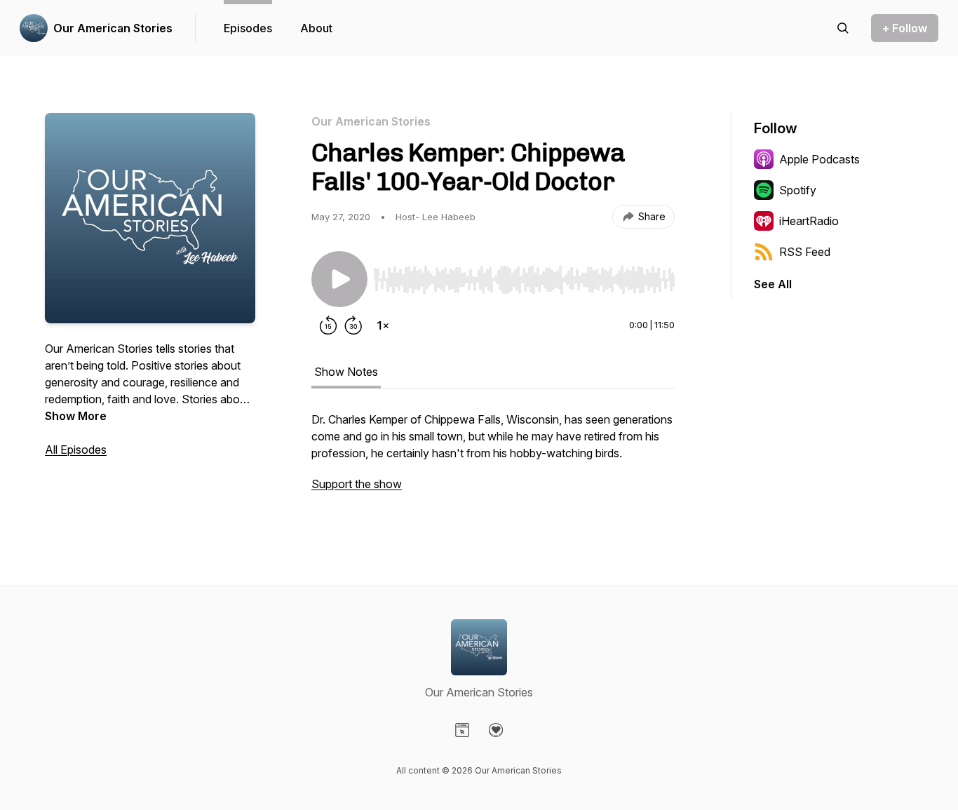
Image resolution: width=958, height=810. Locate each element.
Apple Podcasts (819, 159)
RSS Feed (804, 252)
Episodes (248, 28)
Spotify (797, 190)
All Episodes (76, 450)
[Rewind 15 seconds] (328, 325)
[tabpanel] (493, 458)
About (316, 28)
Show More (76, 416)
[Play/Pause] (339, 279)
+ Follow (904, 28)
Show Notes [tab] (346, 372)
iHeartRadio (809, 221)
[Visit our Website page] (462, 730)
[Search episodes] (843, 28)
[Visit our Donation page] (496, 730)
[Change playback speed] (383, 325)
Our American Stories (113, 28)
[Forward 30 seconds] (353, 325)
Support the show (356, 484)
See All (773, 284)
